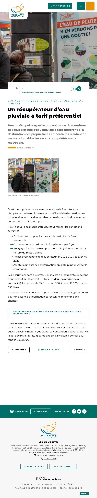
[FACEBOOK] (74, 411)
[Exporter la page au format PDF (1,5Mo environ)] (73, 88)
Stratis (84, 494)
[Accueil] (17, 88)
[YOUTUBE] (79, 411)
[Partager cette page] (78, 88)
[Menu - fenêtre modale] (90, 6)
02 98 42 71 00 (50, 459)
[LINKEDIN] (84, 411)
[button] (81, 6)
